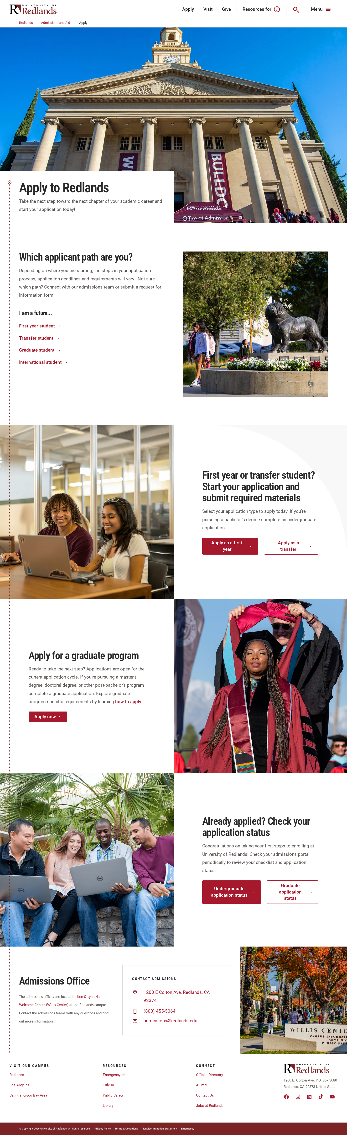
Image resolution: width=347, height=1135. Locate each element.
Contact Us (205, 1095)
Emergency (187, 1128)
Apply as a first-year (227, 546)
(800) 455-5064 (160, 1011)
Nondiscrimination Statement (159, 1128)
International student (40, 362)
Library (108, 1105)
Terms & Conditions (126, 1128)
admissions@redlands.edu (170, 1020)
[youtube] (332, 1097)
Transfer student (36, 338)
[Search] (295, 9)
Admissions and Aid (55, 23)
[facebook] (286, 1097)
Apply (188, 9)
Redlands (26, 23)
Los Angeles (19, 1085)
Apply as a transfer (288, 546)
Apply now (45, 716)
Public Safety (113, 1095)
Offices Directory (209, 1075)
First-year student (37, 326)
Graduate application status (290, 892)
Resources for (257, 9)
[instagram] (298, 1097)
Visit (207, 9)
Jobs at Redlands (209, 1105)
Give (226, 9)
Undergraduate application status (229, 892)
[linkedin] (309, 1097)
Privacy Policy (102, 1128)
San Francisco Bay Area (28, 1095)
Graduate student (36, 350)
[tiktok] (321, 1097)
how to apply (128, 701)
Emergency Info (115, 1075)
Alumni (201, 1085)
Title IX (108, 1085)
